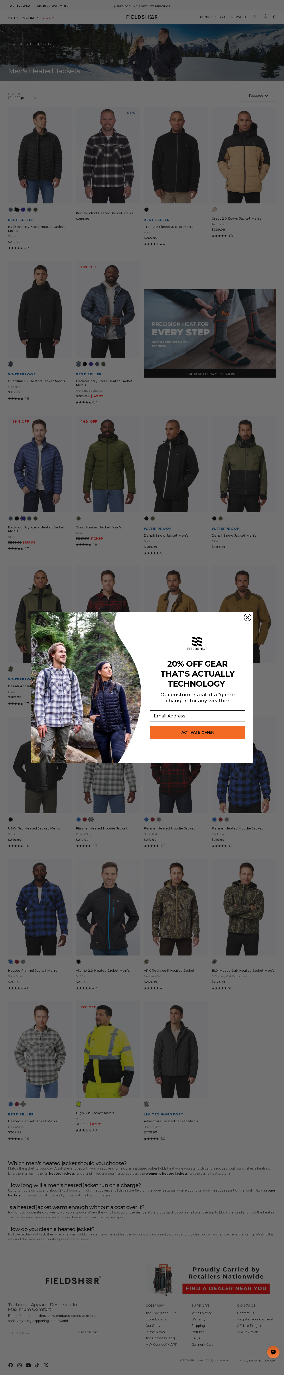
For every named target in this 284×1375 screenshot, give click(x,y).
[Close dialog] (247, 617)
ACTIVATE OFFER (197, 732)
